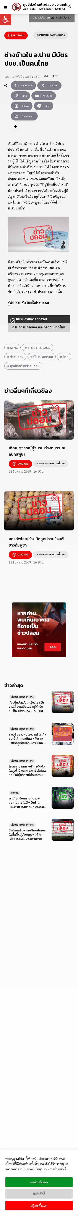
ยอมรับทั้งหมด (39, 1182)
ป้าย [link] (65, 357)
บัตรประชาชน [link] (43, 357)
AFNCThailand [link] (39, 347)
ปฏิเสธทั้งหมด (39, 1205)
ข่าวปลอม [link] (16, 357)
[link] (5, 19)
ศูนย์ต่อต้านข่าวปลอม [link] (24, 366)
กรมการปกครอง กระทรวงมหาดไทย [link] (38, 327)
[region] (39, 1181)
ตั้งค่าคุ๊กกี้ (39, 1194)
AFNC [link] (14, 347)
